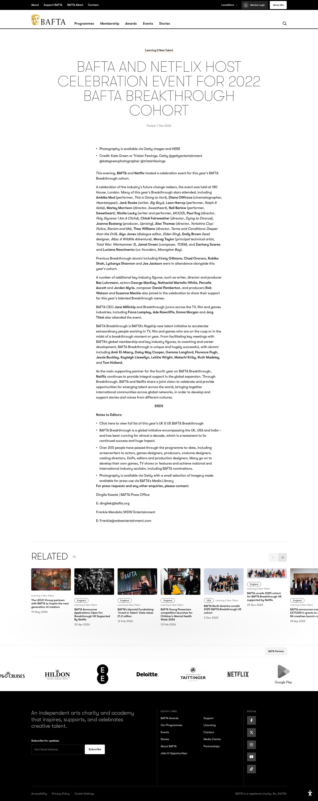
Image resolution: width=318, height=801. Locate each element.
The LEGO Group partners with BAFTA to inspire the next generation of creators (48, 579)
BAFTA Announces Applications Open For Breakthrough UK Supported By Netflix (91, 579)
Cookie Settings (84, 793)
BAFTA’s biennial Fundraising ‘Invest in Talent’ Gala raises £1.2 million (135, 579)
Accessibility (39, 793)
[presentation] (273, 557)
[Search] (285, 23)
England (81, 600)
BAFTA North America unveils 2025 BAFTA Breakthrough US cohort (222, 576)
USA (209, 600)
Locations (227, 4)
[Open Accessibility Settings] (310, 793)
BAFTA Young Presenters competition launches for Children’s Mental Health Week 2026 (180, 579)
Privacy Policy (61, 793)
